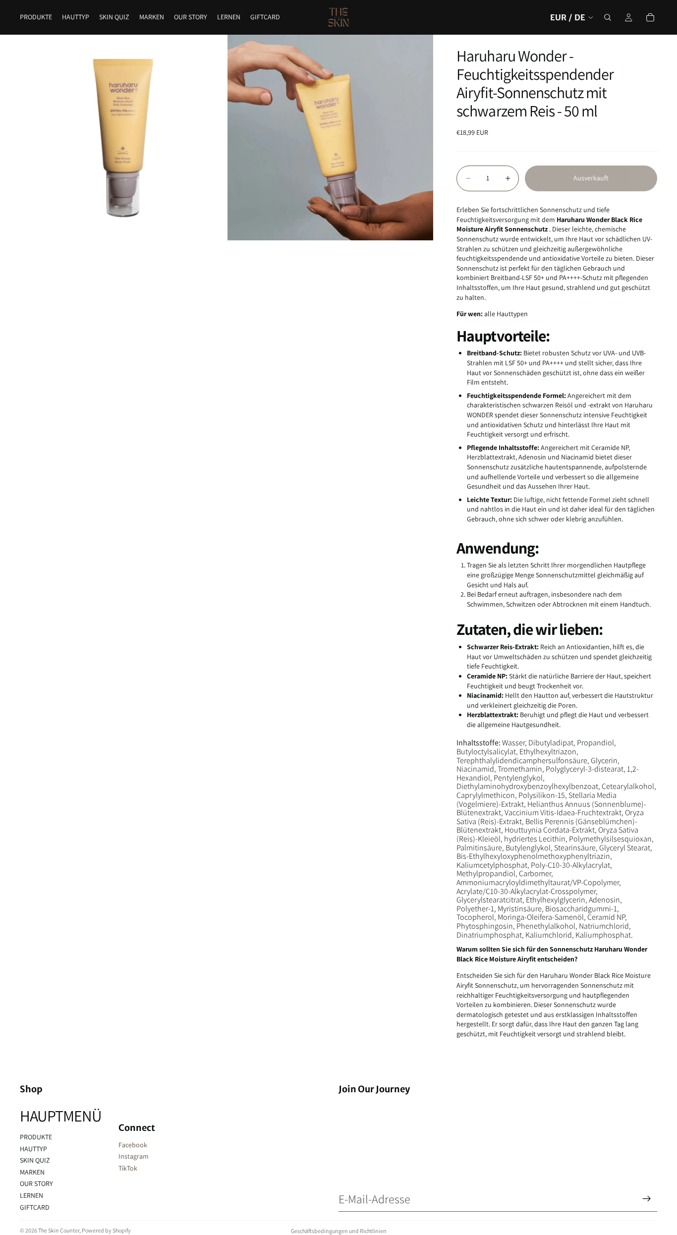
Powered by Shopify (106, 1230)
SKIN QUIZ (35, 1160)
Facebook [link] (132, 1144)
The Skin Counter (58, 1230)
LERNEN (31, 1195)
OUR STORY (36, 1183)
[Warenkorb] (650, 17)
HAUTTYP (33, 1148)
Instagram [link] (133, 1156)
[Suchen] (608, 17)
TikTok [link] (127, 1168)
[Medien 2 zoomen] (330, 137)
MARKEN (32, 1172)
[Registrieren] (646, 1198)
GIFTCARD (35, 1207)
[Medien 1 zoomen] (123, 137)
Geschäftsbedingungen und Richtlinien (339, 1231)
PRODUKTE (36, 1136)
